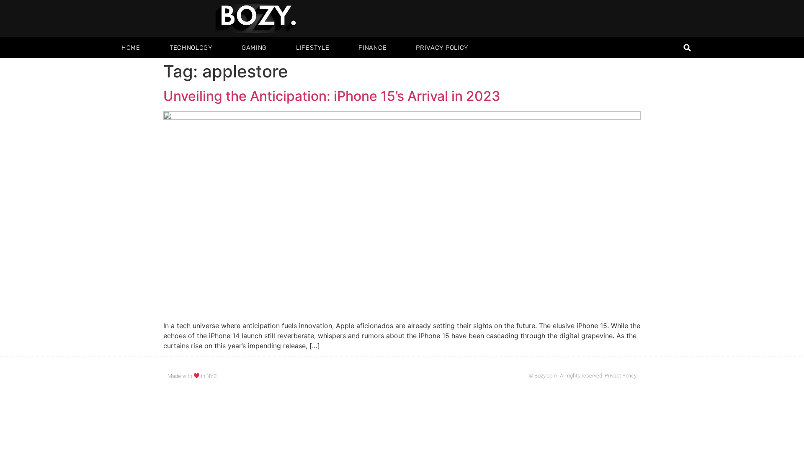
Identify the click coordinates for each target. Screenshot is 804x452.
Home (130, 47)
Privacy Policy (442, 47)
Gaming (254, 47)
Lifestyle (312, 47)
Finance (372, 47)
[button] (687, 48)
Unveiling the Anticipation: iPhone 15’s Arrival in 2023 (331, 96)
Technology (191, 47)
